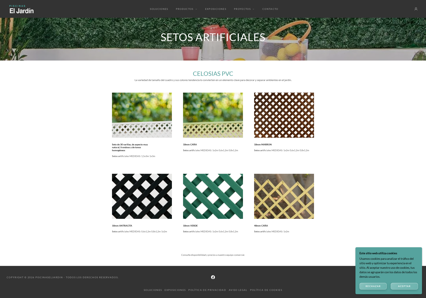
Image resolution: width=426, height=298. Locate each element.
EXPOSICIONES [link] (215, 8)
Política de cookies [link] (266, 290)
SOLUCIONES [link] (159, 8)
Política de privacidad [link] (207, 290)
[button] (186, 9)
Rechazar (373, 286)
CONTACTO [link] (270, 8)
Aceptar (404, 286)
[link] (29, 8)
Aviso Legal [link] (238, 290)
